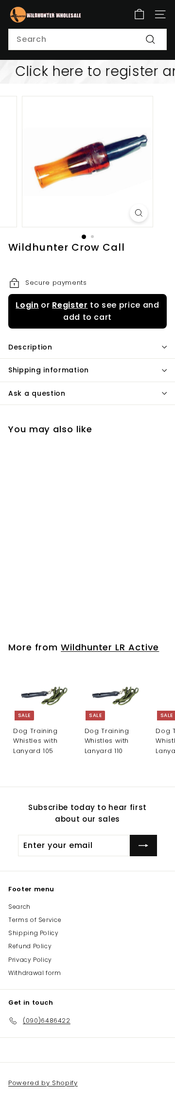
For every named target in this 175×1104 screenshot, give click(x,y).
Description (30, 347)
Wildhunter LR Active (110, 647)
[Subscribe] (143, 845)
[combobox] (87, 39)
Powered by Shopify (43, 1082)
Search (19, 906)
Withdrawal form (34, 973)
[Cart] (139, 14)
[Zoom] (139, 213)
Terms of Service (34, 920)
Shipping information (48, 370)
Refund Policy (30, 946)
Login (27, 305)
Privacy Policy (30, 960)
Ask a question (37, 393)
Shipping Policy (33, 933)
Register (70, 305)
